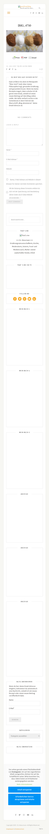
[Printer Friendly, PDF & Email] (24, 58)
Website (9, 169)
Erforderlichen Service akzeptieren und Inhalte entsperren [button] (24, 799)
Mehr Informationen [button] (24, 784)
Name (8, 150)
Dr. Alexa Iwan (26, 66)
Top (40, 829)
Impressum (10, 829)
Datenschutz (19, 829)
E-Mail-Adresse (11, 159)
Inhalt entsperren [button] (24, 789)
